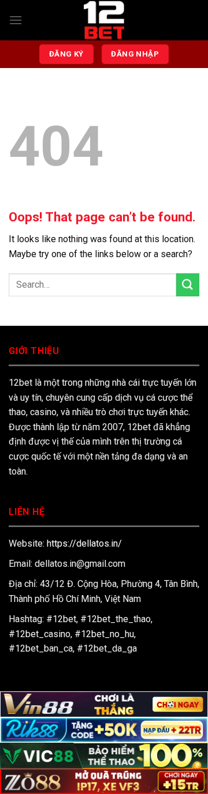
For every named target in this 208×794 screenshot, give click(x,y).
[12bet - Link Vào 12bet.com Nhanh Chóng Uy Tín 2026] (104, 20)
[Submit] (187, 284)
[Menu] (16, 20)
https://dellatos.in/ (84, 543)
